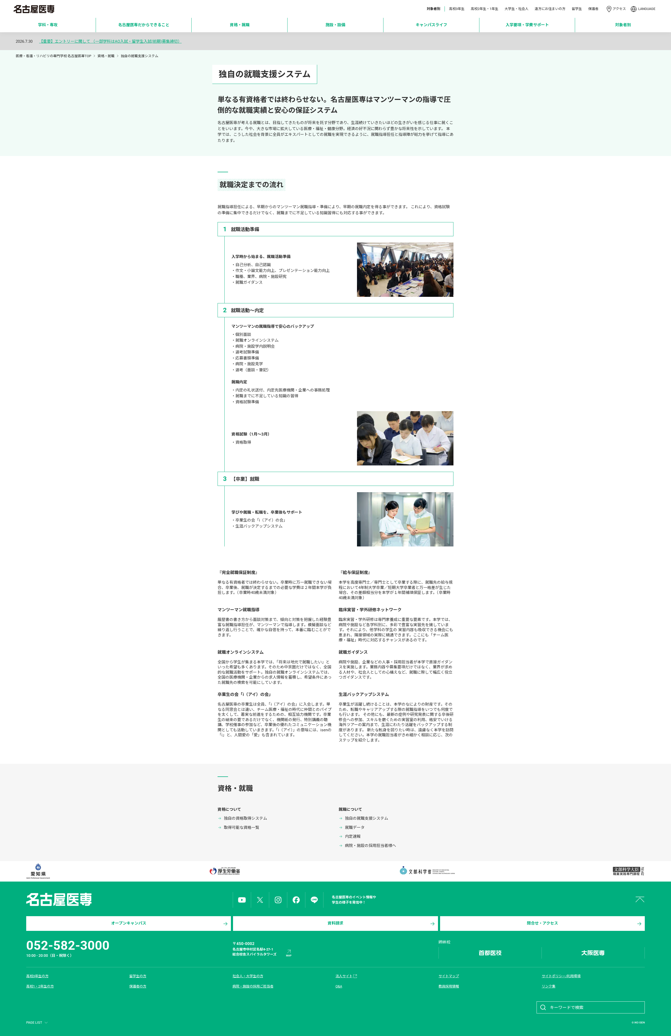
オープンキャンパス (128, 923)
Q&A (339, 986)
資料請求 (335, 923)
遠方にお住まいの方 (550, 9)
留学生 (577, 9)
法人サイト (344, 976)
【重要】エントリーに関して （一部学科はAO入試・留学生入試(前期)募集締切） (110, 42)
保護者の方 (137, 986)
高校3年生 (456, 9)
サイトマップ (449, 976)
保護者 (593, 9)
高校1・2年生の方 (40, 986)
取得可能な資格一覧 (241, 827)
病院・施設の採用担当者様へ (370, 845)
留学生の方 (137, 976)
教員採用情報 (449, 986)
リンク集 (548, 986)
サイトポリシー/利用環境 (561, 976)
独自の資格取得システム (245, 818)
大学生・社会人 (516, 9)
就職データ (355, 827)
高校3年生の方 (37, 976)
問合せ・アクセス (542, 923)
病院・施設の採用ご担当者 (252, 986)
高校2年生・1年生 (484, 9)
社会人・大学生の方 (247, 976)
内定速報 (353, 836)
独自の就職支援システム (366, 818)
